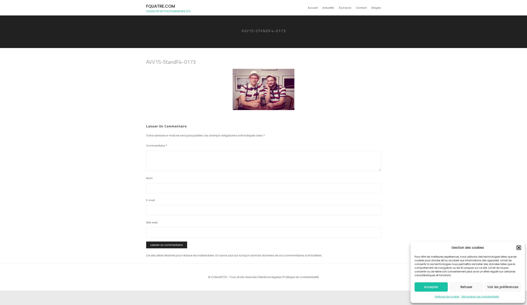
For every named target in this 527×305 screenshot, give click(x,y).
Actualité (328, 8)
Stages (376, 8)
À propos (345, 8)
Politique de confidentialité (301, 277)
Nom (149, 178)
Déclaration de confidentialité (480, 296)
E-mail (150, 200)
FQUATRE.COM (160, 6)
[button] (519, 248)
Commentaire (156, 146)
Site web (152, 222)
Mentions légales (270, 277)
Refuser (466, 287)
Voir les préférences (503, 287)
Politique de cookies (447, 296)
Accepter (431, 287)
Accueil (313, 8)
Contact (361, 8)
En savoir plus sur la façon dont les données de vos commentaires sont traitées (269, 255)
